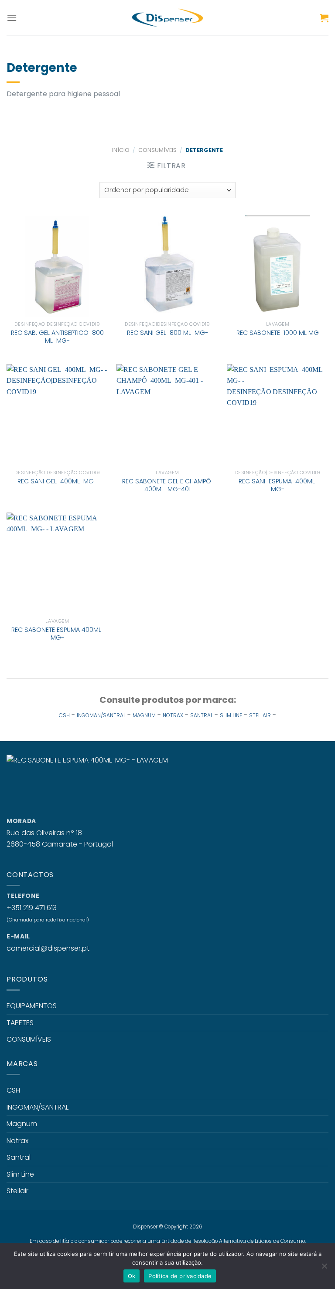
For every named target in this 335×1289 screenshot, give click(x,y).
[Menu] (12, 17)
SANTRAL (201, 715)
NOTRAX (173, 715)
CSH (64, 715)
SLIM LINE (231, 715)
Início (121, 150)
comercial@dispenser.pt (48, 948)
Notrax (17, 1141)
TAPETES (20, 1023)
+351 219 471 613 (32, 908)
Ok (132, 1275)
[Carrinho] (324, 17)
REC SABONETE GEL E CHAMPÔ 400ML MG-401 (167, 485)
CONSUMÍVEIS (157, 150)
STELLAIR (260, 715)
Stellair (17, 1191)
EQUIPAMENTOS (32, 1006)
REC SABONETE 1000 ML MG (277, 333)
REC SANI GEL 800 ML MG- (167, 333)
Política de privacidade (180, 1275)
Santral (19, 1157)
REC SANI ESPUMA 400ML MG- (278, 485)
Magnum (22, 1124)
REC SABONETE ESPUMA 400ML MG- (57, 634)
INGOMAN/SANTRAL (101, 715)
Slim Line (20, 1174)
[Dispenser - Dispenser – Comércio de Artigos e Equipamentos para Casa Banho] (167, 17)
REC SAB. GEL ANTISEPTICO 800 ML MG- (57, 337)
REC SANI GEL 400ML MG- (57, 481)
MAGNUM (144, 715)
